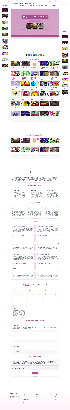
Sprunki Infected (41, 1)
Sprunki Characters (26, 396)
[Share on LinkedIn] (34, 55)
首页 (17, 0)
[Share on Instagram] (31, 55)
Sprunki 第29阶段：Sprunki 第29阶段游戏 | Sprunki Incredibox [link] (27, 3)
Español (50, 394)
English (56, 394)
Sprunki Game (16, 3)
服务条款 (37, 397)
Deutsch (50, 396)
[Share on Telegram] (39, 55)
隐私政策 (37, 396)
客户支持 (37, 394)
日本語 (56, 397)
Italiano (56, 399)
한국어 (50, 399)
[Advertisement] (5, 84)
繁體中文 (50, 397)
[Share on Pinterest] (43, 55)
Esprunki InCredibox (27, 1)
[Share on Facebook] (29, 55)
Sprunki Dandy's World (35, 1)
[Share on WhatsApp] (36, 55)
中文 (55, 396)
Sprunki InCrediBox (20, 1)
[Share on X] (26, 55)
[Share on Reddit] (41, 55)
